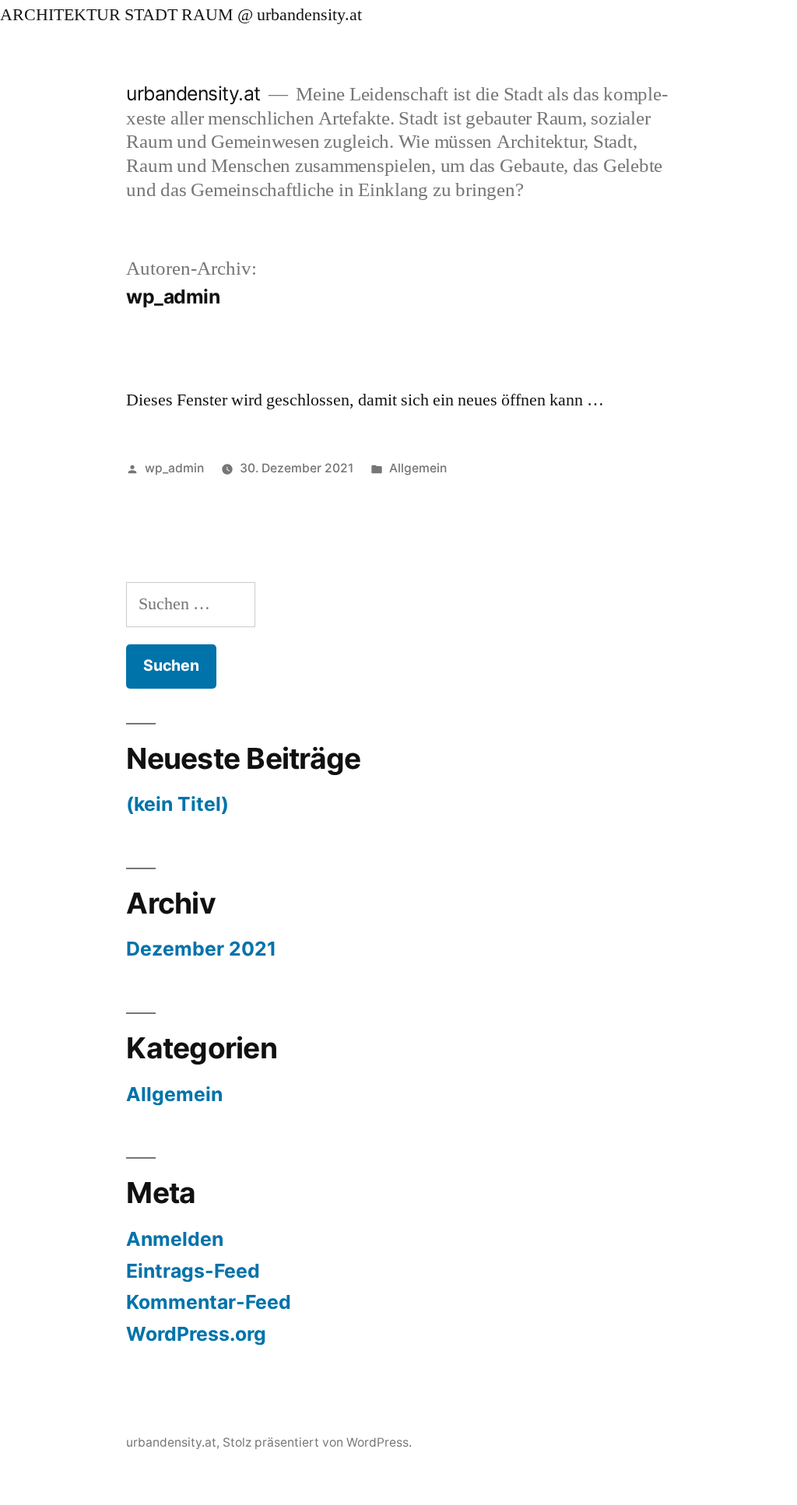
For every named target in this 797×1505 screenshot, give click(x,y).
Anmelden (174, 1239)
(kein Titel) (177, 804)
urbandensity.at (193, 93)
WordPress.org (196, 1333)
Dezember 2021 (201, 948)
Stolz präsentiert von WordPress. (317, 1442)
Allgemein (418, 468)
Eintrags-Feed (193, 1270)
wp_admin (174, 468)
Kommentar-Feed (208, 1302)
